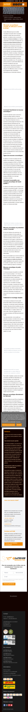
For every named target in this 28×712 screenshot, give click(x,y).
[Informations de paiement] (13, 696)
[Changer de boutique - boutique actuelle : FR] (23, 1)
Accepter (19, 424)
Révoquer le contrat (16, 675)
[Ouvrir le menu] (23, 4)
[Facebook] (4, 705)
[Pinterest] (9, 705)
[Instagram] (7, 705)
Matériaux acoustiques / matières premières (12, 17)
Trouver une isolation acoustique (11, 544)
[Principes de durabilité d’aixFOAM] (5, 631)
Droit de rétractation (7, 675)
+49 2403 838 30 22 (12, 618)
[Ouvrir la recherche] (14, 4)
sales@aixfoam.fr (7, 524)
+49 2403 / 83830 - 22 (9, 518)
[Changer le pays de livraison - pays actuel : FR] (20, 1)
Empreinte (18, 421)
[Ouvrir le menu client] (16, 4)
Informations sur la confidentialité (10, 671)
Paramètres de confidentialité (9, 424)
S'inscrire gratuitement (9, 583)
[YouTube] (11, 705)
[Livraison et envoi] (13, 683)
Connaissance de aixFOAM (8, 15)
